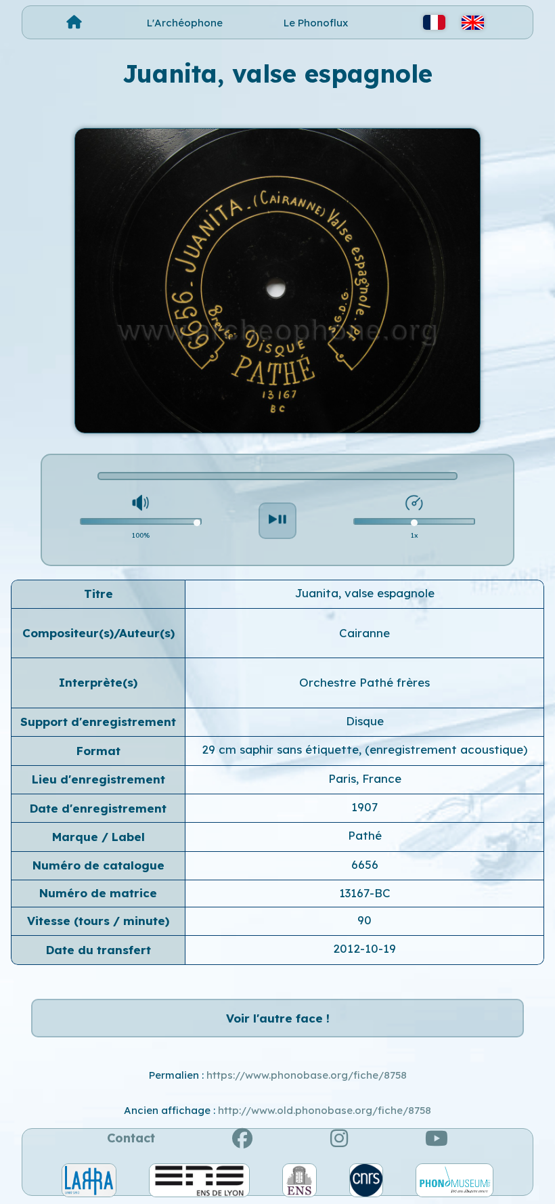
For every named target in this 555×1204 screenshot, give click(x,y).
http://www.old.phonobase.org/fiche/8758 (324, 1110)
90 (364, 920)
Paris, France (364, 778)
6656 (364, 864)
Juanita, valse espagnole (365, 593)
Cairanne (364, 633)
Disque (365, 721)
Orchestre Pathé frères (364, 682)
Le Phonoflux (316, 22)
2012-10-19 (364, 948)
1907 (364, 807)
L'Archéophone (185, 22)
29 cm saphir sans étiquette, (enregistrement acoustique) (364, 749)
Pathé (365, 835)
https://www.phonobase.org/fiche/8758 (306, 1075)
